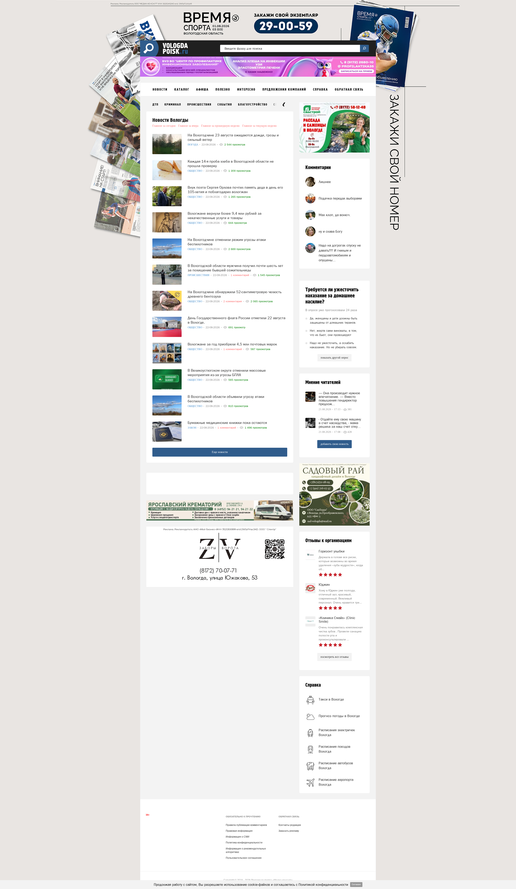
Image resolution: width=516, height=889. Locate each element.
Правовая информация (239, 830)
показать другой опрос (334, 357)
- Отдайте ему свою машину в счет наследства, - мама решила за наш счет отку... (340, 422)
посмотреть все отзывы (334, 656)
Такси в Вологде (331, 699)
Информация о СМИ (237, 836)
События (224, 105)
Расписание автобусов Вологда (336, 765)
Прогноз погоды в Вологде (339, 716)
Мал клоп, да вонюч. (335, 215)
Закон (192, 427)
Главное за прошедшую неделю (220, 125)
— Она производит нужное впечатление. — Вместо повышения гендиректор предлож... (339, 398)
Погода (193, 144)
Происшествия (199, 105)
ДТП (155, 105)
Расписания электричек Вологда (337, 732)
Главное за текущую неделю (259, 125)
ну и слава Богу (330, 231)
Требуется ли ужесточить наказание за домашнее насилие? (332, 296)
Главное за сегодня (163, 125)
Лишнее (325, 182)
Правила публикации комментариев (246, 825)
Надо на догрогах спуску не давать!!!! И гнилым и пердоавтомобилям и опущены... (340, 252)
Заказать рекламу (289, 830)
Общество (195, 170)
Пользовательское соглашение (244, 858)
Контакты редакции (290, 825)
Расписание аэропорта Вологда (336, 782)
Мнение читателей (322, 382)
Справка (313, 685)
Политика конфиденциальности (244, 842)
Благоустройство (252, 105)
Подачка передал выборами (340, 198)
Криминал (172, 105)
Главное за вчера (188, 125)
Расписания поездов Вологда (334, 749)
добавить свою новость (334, 444)
